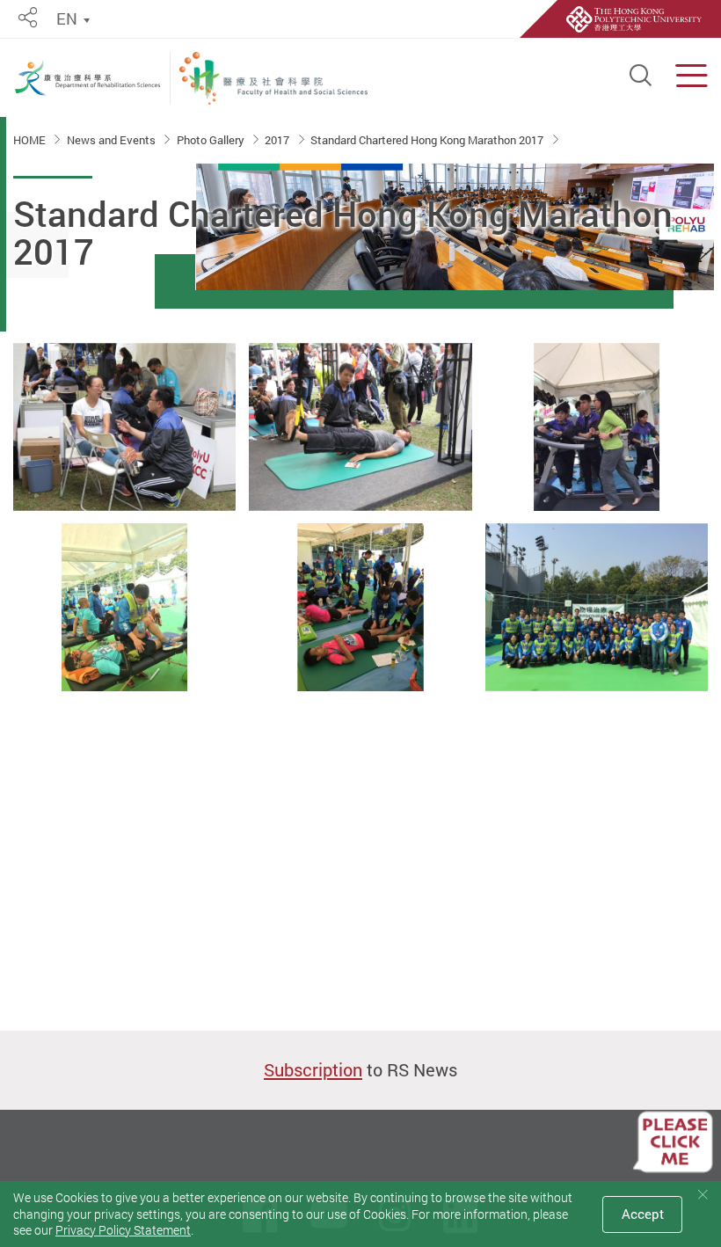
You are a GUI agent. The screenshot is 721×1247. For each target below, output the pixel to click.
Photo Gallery (212, 140)
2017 (278, 140)
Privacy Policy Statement (123, 1229)
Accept (643, 1213)
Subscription (313, 1070)
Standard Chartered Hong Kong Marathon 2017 (428, 140)
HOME (30, 140)
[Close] (702, 1195)
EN (66, 19)
